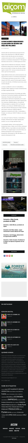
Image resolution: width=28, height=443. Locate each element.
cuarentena (3, 396)
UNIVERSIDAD (19, 415)
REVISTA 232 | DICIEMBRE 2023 (13, 314)
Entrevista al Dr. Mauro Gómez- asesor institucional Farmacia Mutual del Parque (13, 230)
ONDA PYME (16, 431)
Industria (22, 402)
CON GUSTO (11, 429)
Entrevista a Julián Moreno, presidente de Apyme (13, 225)
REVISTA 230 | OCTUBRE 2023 (13, 329)
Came (3, 394)
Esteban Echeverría (6, 402)
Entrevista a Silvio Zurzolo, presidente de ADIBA (10, 220)
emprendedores (4, 399)
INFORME (12, 404)
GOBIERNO (17, 402)
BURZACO (21, 391)
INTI (15, 404)
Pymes (4, 412)
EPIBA (23, 399)
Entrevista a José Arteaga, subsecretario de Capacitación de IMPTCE (13, 235)
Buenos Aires (15, 391)
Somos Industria (14, 412)
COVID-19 (16, 394)
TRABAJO (3, 415)
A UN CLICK (17, 429)
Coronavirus (12, 394)
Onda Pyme (22, 405)
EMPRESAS (12, 399)
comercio (7, 394)
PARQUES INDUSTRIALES (18, 406)
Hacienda (5, 144)
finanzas (16, 142)
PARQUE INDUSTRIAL (6, 406)
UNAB (14, 415)
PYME (20, 409)
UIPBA (10, 415)
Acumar (2, 389)
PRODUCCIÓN (13, 409)
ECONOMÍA (18, 397)
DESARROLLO (10, 397)
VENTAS (3, 416)
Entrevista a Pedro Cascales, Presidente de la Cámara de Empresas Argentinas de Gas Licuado (14, 241)
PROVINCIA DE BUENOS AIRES (17, 144)
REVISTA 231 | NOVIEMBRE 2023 (13, 322)
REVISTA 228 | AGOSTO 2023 (13, 345)
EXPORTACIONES (6, 142)
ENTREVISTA (19, 399)
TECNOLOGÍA (20, 412)
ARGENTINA (5, 391)
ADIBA (5, 389)
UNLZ (24, 415)
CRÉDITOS (20, 394)
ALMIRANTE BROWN (17, 389)
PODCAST (14, 215)
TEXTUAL (23, 429)
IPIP (17, 404)
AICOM (14, 424)
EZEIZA (13, 402)
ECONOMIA (5, 38)
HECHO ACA (5, 429)
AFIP (8, 389)
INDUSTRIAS (5, 405)
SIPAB (9, 412)
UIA (7, 415)
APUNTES (11, 431)
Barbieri (11, 391)
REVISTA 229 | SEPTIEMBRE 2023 (13, 337)
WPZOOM (14, 438)
